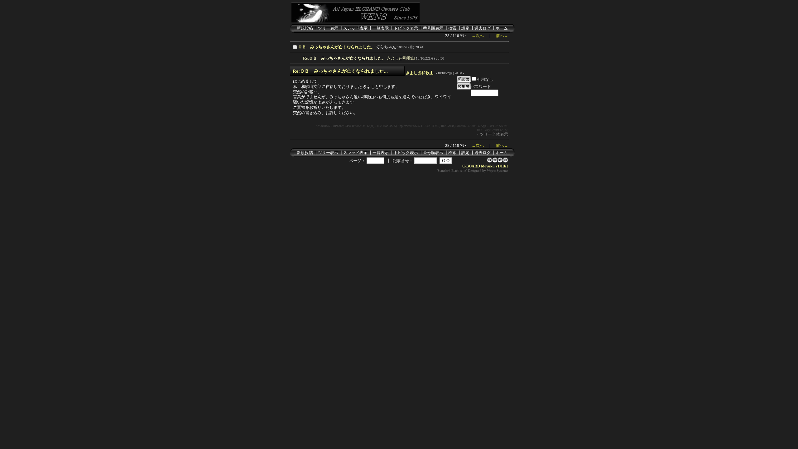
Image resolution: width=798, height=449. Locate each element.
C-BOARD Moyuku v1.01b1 (485, 166)
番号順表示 (433, 28)
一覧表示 (381, 28)
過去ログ (482, 28)
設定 (465, 28)
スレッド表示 (355, 28)
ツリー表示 (328, 28)
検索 (452, 28)
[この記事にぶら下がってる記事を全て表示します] (300, 57)
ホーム (502, 28)
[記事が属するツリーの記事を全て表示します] (295, 49)
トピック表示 (406, 28)
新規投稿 (305, 28)
